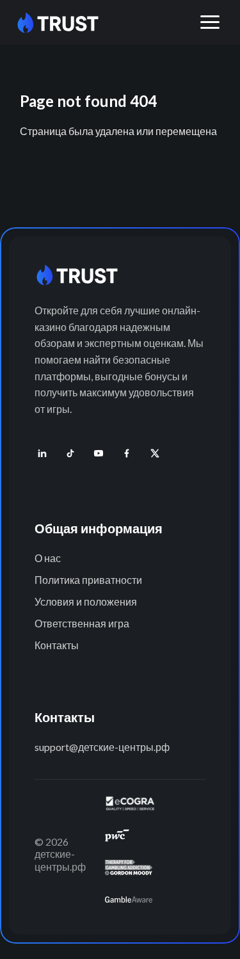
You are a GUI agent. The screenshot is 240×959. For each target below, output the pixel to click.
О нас (48, 558)
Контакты (57, 645)
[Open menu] (210, 22)
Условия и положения (86, 601)
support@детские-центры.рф (102, 747)
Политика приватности (88, 580)
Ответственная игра (82, 623)
